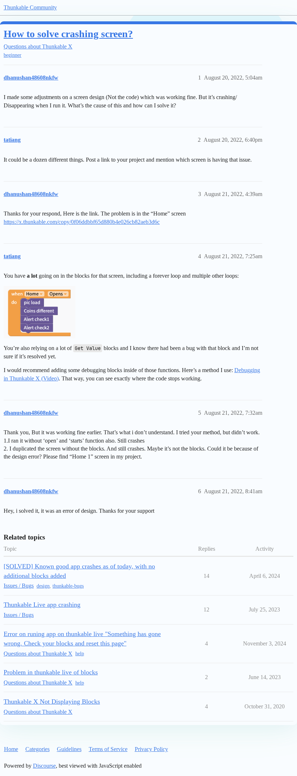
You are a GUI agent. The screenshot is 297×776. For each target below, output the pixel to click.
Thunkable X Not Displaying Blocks (52, 701)
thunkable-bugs (68, 586)
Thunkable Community (30, 7)
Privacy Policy (151, 749)
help (79, 653)
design (43, 586)
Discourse (44, 766)
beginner (12, 55)
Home (11, 749)
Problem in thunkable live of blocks (51, 672)
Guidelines (69, 749)
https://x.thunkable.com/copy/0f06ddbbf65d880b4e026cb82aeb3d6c (82, 222)
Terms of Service (108, 749)
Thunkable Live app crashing (42, 604)
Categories (37, 749)
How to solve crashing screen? (68, 33)
